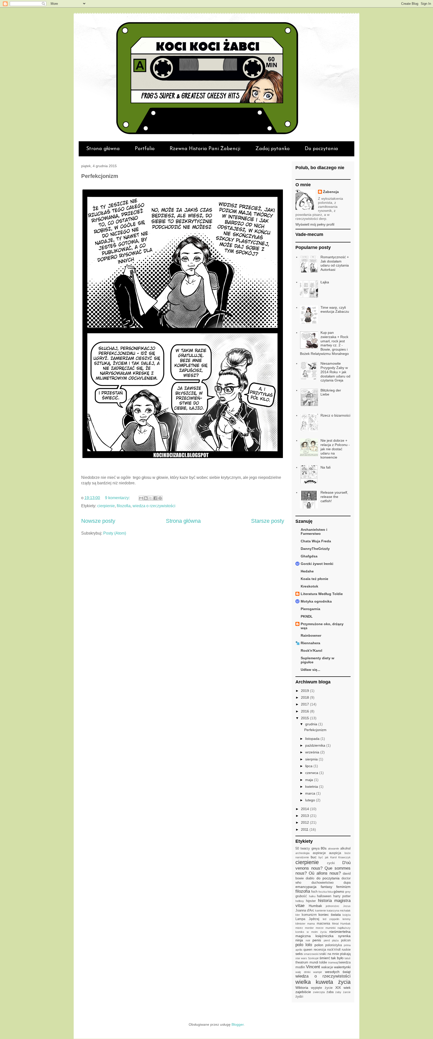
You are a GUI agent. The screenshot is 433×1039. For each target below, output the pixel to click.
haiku (312, 896)
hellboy (299, 900)
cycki (331, 863)
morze (319, 927)
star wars (301, 958)
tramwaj (333, 962)
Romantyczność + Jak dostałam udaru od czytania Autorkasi (334, 263)
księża (347, 914)
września (312, 752)
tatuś (348, 958)
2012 (305, 822)
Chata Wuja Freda (316, 541)
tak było (337, 958)
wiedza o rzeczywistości (154, 506)
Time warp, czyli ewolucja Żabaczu (334, 309)
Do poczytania (321, 148)
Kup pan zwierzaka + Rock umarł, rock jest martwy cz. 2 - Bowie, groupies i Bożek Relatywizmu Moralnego (324, 343)
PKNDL (307, 616)
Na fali (325, 467)
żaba (330, 992)
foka (330, 891)
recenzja (320, 949)
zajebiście (303, 992)
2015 (305, 718)
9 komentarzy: (118, 498)
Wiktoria (301, 988)
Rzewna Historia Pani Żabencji (205, 148)
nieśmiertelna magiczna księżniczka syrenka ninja (323, 936)
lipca (309, 766)
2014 (305, 809)
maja (309, 780)
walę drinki (302, 971)
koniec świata (329, 915)
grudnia (311, 724)
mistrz (299, 927)
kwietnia (312, 787)
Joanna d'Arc (304, 910)
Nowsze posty (98, 521)
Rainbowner (311, 635)
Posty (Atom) (114, 533)
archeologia (302, 853)
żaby (338, 992)
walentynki (342, 967)
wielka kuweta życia (323, 982)
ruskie (346, 949)
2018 (305, 697)
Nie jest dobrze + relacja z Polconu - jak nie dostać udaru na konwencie (335, 448)
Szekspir (313, 958)
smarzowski (311, 953)
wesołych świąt (338, 972)
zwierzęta (319, 992)
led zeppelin (331, 919)
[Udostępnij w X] (150, 498)
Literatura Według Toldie (322, 594)
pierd (327, 940)
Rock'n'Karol (311, 650)
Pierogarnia (310, 609)
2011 (305, 829)
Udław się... (310, 670)
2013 (305, 816)
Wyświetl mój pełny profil (314, 224)
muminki (331, 927)
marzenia (323, 923)
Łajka (324, 282)
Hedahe (307, 571)
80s (324, 848)
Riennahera (310, 643)
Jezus (347, 905)
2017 (305, 704)
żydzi (299, 996)
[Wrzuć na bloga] (145, 498)
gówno (339, 891)
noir (308, 940)
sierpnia (312, 759)
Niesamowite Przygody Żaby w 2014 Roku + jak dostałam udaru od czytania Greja (335, 371)
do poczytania (328, 878)
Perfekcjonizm (99, 176)
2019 (305, 691)
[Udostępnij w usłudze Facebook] (155, 498)
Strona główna (103, 148)
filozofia (124, 506)
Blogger (238, 1024)
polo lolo (303, 944)
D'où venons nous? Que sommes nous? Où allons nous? (323, 868)
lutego (310, 800)
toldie (323, 962)
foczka (322, 891)
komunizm (309, 915)
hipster (311, 901)
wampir (317, 971)
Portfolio (145, 148)
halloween (324, 896)
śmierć (324, 958)
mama (311, 923)
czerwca (312, 773)
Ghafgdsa (309, 556)
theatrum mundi (306, 962)
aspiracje (319, 853)
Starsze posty (267, 521)
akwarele (333, 848)
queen (307, 949)
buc (313, 857)
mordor (309, 927)
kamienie (320, 910)
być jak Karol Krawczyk (334, 857)
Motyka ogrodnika (316, 601)
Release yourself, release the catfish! (334, 496)
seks (299, 954)
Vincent (313, 966)
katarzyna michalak (339, 910)
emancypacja (305, 887)
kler (297, 914)
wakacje (327, 967)
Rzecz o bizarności (335, 415)
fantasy (326, 887)
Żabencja (331, 192)
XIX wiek (343, 988)
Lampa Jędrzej (307, 919)
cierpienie (106, 506)
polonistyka (333, 945)
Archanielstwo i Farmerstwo (314, 532)
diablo (310, 878)
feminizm (343, 887)
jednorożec (332, 905)
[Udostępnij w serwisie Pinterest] (160, 498)
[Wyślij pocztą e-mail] (141, 498)
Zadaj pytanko (272, 148)
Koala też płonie (314, 579)
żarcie (347, 992)
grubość (301, 896)
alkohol (345, 848)
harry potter (342, 896)
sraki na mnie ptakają (335, 954)
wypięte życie (322, 988)
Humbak (315, 906)
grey (348, 891)
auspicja (335, 853)
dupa (347, 882)
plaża (335, 940)
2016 (305, 711)
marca (310, 793)
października (315, 745)
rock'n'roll (334, 949)
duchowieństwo (322, 882)
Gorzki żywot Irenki (317, 564)
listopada (312, 739)
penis (316, 940)
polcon (346, 940)
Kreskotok (309, 586)
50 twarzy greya (307, 848)
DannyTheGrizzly (315, 549)
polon (318, 945)
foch (314, 891)
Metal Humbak (341, 923)
